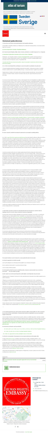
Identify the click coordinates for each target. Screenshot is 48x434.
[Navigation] (45, 33)
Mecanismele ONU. (36, 304)
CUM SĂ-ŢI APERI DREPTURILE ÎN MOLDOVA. (17, 241)
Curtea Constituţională (23, 56)
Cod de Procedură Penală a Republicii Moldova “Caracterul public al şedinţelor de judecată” (26, 117)
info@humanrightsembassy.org (40, 390)
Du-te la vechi (33, 0)
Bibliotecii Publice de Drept (17, 348)
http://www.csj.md (10, 338)
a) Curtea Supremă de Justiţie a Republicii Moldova (14, 49)
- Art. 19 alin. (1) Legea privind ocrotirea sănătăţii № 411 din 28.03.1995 (17, 333)
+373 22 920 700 (37, 388)
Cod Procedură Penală (39, 243)
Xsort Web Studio (28, 431)
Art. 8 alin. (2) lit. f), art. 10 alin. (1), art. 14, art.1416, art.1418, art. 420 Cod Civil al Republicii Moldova (24, 328)
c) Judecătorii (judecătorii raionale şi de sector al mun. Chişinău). (17, 54)
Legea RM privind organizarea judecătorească (16, 137)
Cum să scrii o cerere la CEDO (24, 304)
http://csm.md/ (13, 352)
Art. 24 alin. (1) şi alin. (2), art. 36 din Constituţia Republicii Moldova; (17, 331)
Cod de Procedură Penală (20, 217)
